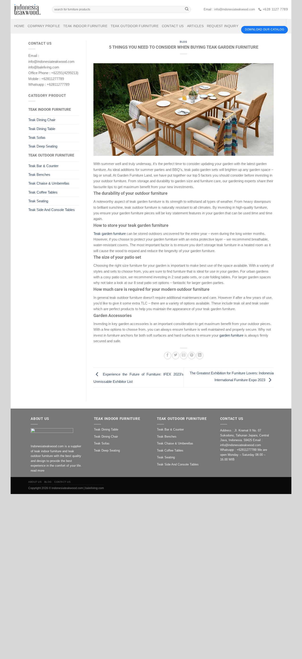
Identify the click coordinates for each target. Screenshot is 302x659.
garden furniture (231, 335)
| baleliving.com (94, 488)
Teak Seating (38, 201)
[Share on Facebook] (167, 355)
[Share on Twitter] (175, 355)
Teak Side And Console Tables (51, 210)
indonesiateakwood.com (67, 488)
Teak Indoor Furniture (85, 26)
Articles (195, 26)
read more (37, 470)
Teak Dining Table (41, 129)
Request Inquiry (222, 26)
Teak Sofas (37, 137)
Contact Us (173, 26)
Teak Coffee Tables (43, 192)
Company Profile (44, 26)
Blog (183, 41)
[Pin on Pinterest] (191, 355)
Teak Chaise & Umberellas (48, 183)
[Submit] (186, 9)
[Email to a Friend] (183, 355)
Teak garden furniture (109, 234)
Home (19, 26)
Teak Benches (39, 175)
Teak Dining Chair (41, 120)
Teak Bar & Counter (43, 166)
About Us (35, 482)
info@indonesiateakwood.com (234, 9)
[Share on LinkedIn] (199, 355)
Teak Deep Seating (42, 146)
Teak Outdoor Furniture (135, 26)
